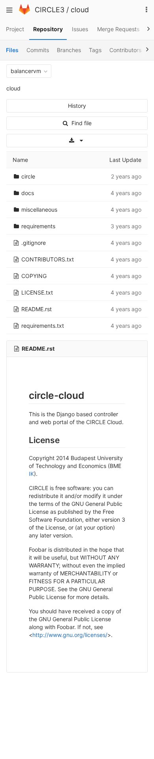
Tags (95, 50)
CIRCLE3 (49, 10)
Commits (37, 50)
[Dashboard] (24, 12)
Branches (69, 50)
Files (12, 50)
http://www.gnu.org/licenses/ (69, 634)
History (77, 105)
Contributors (125, 50)
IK (31, 473)
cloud (80, 10)
